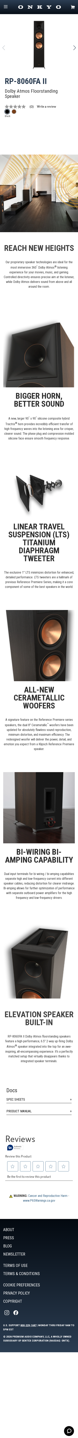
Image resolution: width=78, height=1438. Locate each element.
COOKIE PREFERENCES (21, 1285)
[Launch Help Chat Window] (69, 1431)
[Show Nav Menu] (5, 7)
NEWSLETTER (14, 1254)
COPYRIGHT (12, 1301)
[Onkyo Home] (39, 7)
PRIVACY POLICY (16, 1293)
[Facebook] (16, 1313)
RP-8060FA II (26, 81)
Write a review (46, 106)
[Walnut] (14, 111)
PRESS (8, 1237)
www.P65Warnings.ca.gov (39, 1200)
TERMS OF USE (15, 1265)
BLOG (7, 1246)
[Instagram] (7, 1313)
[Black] (7, 111)
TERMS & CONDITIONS (21, 1273)
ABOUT (8, 1229)
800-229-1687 (28, 1325)
